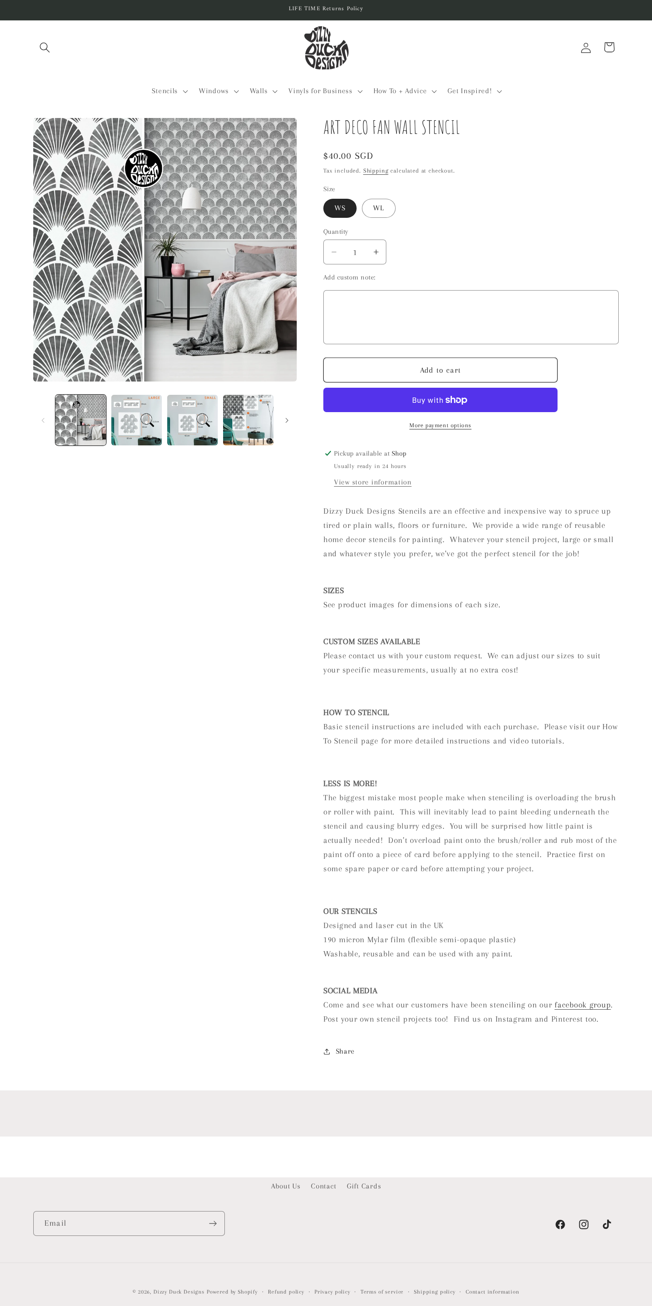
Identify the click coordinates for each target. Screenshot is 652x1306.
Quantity (336, 232)
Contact (323, 1186)
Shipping (376, 170)
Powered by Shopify (232, 1292)
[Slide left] (43, 420)
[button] (45, 47)
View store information (373, 482)
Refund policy (286, 1292)
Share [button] (345, 1051)
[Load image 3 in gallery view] (192, 420)
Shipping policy (435, 1292)
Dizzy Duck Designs (178, 1292)
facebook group (582, 1004)
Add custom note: (349, 277)
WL (378, 208)
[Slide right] (287, 420)
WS (340, 208)
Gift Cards (364, 1186)
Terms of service (382, 1292)
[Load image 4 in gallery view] (248, 420)
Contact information (492, 1292)
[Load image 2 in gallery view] (136, 420)
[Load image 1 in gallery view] (80, 420)
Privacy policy (332, 1292)
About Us (286, 1186)
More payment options (440, 425)
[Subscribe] (212, 1223)
